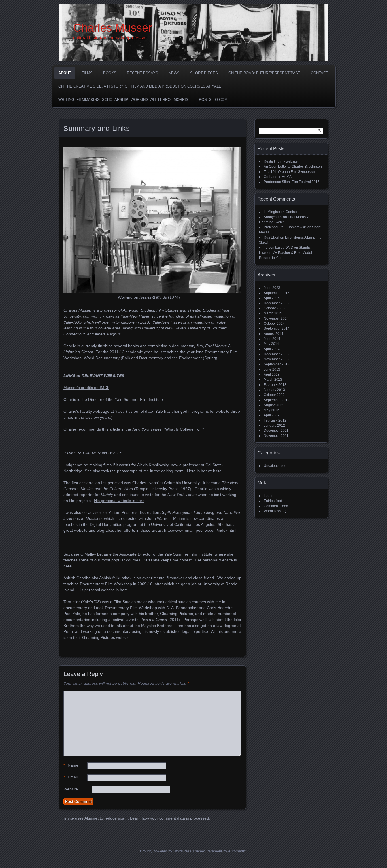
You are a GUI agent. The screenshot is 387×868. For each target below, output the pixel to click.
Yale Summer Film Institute (139, 399)
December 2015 (276, 303)
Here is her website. (205, 471)
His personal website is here (119, 500)
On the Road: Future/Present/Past (264, 73)
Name (70, 765)
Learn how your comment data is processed (169, 818)
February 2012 (275, 420)
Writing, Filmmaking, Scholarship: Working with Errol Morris (123, 99)
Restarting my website (281, 161)
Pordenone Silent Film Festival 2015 (292, 182)
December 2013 (276, 354)
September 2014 (277, 329)
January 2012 (274, 425)
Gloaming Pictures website (106, 637)
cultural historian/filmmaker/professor (110, 37)
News (174, 73)
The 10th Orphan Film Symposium (290, 172)
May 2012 (271, 410)
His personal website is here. (103, 590)
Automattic (237, 851)
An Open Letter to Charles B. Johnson (293, 167)
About (64, 73)
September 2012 (277, 400)
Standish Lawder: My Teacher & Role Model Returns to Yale (285, 253)
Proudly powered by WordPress (166, 851)
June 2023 (272, 288)
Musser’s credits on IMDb (86, 387)
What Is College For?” (185, 429)
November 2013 (276, 359)
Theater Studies (202, 310)
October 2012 (274, 395)
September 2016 (277, 293)
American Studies (138, 310)
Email (70, 777)
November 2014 (276, 318)
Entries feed (273, 501)
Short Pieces (204, 73)
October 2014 (274, 324)
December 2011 (276, 431)
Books (109, 73)
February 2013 (275, 385)
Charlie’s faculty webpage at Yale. (93, 411)
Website (70, 789)
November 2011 (276, 436)
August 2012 (273, 405)
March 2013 (273, 380)
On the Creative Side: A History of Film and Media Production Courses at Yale (139, 86)
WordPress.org (275, 511)
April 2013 (272, 374)
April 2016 (272, 298)
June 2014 (272, 339)
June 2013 (272, 369)
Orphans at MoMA (278, 177)
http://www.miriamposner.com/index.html (200, 530)
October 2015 (274, 308)
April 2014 (272, 349)
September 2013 (277, 364)
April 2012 (272, 415)
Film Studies (167, 310)
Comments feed (276, 506)
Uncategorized (275, 466)
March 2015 (273, 313)
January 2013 (274, 390)
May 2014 (271, 344)
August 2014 (273, 334)
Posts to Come (214, 99)
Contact (319, 73)
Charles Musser (112, 28)
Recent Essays (142, 73)
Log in (268, 496)
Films (87, 73)
